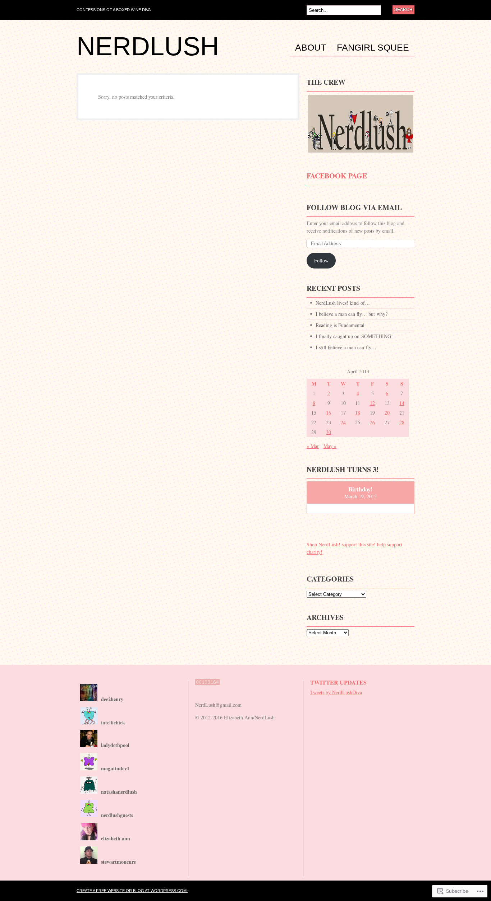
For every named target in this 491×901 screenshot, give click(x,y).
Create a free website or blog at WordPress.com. (132, 890)
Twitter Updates (338, 682)
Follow (321, 260)
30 (328, 432)
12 (372, 403)
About (310, 47)
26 (372, 422)
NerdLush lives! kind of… (343, 302)
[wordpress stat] (207, 688)
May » (329, 446)
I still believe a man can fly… (346, 347)
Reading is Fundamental (340, 325)
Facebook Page (337, 176)
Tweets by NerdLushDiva (336, 692)
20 (387, 412)
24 (343, 422)
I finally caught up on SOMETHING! (354, 336)
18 (357, 412)
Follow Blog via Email (354, 207)
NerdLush (148, 46)
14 (401, 403)
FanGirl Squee (373, 47)
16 (328, 412)
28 (401, 422)
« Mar (313, 446)
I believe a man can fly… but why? (351, 314)
